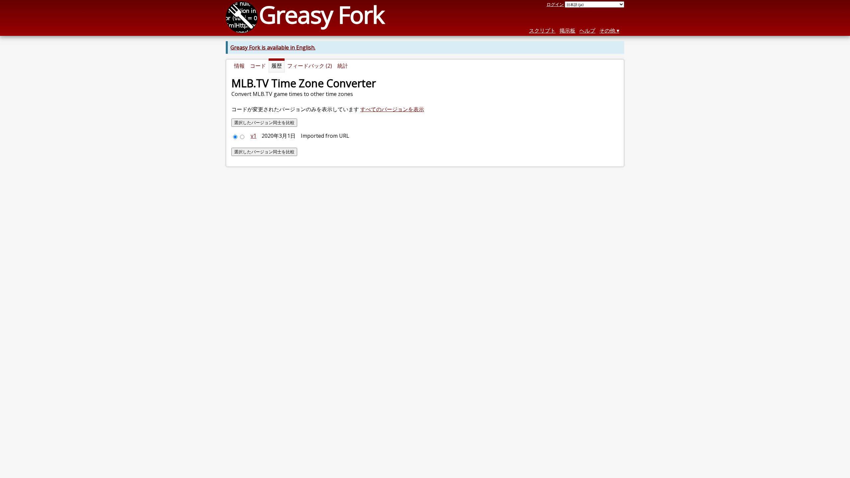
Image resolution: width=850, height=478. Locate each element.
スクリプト (542, 30)
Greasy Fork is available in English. (272, 47)
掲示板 (567, 30)
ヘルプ (587, 30)
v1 (253, 135)
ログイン (555, 4)
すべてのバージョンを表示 (392, 109)
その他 (607, 30)
